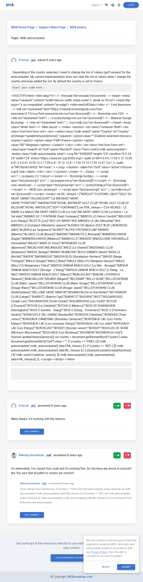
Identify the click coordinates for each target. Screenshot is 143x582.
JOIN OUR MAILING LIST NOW (69, 558)
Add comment (32, 431)
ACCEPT (126, 567)
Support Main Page (52, 27)
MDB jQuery (78, 27)
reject (106, 567)
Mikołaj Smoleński (31, 455)
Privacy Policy (99, 552)
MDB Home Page (23, 27)
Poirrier (24, 60)
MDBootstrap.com (80, 576)
